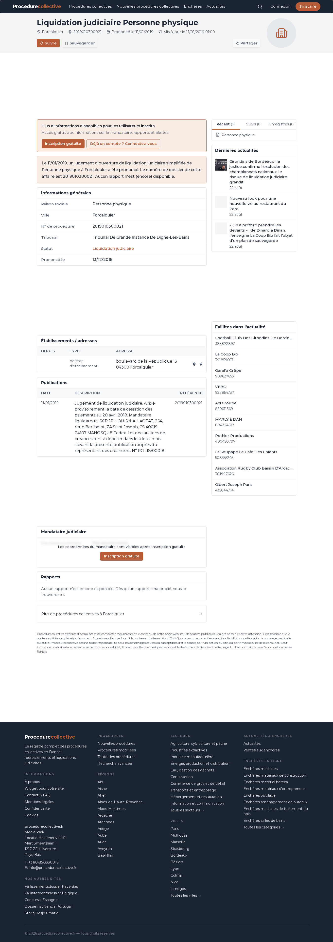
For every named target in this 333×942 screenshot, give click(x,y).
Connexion (280, 6)
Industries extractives (189, 750)
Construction (182, 777)
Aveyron (105, 848)
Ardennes (106, 822)
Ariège (103, 828)
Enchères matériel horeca (266, 782)
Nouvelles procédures (116, 743)
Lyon (175, 868)
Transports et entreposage (193, 790)
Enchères (193, 6)
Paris (175, 828)
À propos (32, 782)
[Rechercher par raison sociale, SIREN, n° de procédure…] (260, 6)
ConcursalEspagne (41, 900)
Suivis (254, 124)
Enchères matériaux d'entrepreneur (274, 788)
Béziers (177, 862)
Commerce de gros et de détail (198, 783)
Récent (226, 124)
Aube (102, 835)
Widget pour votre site (44, 788)
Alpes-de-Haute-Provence (120, 802)
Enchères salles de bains (264, 820)
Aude (102, 842)
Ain (100, 782)
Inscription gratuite (63, 143)
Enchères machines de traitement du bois (276, 811)
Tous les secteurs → (187, 810)
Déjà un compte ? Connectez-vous (123, 143)
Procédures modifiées (117, 750)
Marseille (178, 842)
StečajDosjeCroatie (41, 913)
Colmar (177, 875)
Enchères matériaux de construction (275, 775)
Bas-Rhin (105, 855)
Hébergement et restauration (196, 797)
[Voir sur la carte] (194, 364)
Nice (174, 882)
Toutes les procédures (116, 757)
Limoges (178, 888)
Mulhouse (179, 835)
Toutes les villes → (186, 895)
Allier (102, 795)
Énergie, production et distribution (200, 763)
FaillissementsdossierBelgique (51, 893)
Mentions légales (39, 802)
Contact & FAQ (38, 795)
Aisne (102, 788)
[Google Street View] (201, 364)
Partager (249, 43)
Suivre (51, 43)
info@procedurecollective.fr (52, 867)
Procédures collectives (90, 6)
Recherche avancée (115, 763)
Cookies (31, 815)
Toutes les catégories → (264, 827)
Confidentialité (37, 808)
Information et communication (197, 803)
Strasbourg (180, 848)
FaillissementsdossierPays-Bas (51, 886)
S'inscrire (307, 6)
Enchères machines (261, 768)
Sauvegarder (82, 43)
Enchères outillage (260, 795)
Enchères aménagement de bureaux (275, 802)
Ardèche (105, 815)
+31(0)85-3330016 (43, 862)
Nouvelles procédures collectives (148, 6)
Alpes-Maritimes (111, 808)
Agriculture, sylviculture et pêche (199, 743)
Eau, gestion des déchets (192, 770)
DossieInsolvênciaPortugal (48, 906)
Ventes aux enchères (262, 750)
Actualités (216, 6)
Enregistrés (282, 124)
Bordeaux (179, 855)
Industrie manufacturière (192, 757)
